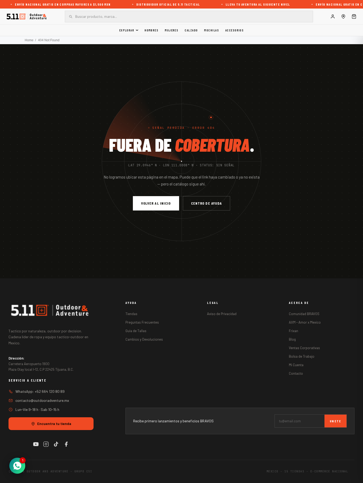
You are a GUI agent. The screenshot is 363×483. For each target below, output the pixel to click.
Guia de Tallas (135, 331)
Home (29, 40)
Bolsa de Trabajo (301, 356)
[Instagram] (46, 444)
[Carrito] (354, 16)
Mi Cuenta (296, 365)
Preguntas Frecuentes (142, 322)
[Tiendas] (343, 16)
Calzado (191, 30)
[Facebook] (66, 444)
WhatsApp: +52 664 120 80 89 (40, 391)
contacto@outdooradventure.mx (42, 400)
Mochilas (211, 30)
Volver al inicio (156, 203)
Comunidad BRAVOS (304, 314)
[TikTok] (56, 444)
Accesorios (234, 30)
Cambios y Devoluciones (144, 339)
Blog (292, 339)
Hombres (151, 30)
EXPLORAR (126, 30)
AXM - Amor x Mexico (305, 322)
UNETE (335, 421)
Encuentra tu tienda (54, 423)
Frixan (293, 331)
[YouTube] (36, 444)
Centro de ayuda (206, 203)
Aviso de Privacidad (222, 314)
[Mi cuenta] (332, 16)
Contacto (296, 373)
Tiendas (131, 314)
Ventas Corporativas (304, 348)
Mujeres (171, 30)
